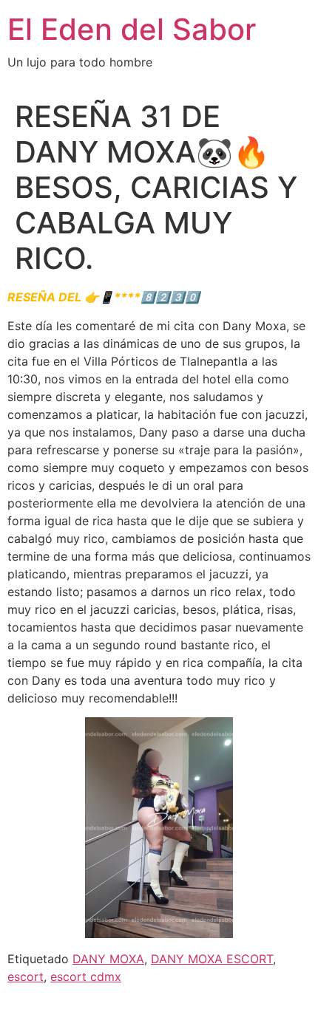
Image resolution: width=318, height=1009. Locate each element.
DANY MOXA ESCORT (212, 958)
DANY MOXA (108, 958)
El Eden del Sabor (131, 29)
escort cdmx (85, 976)
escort (25, 976)
